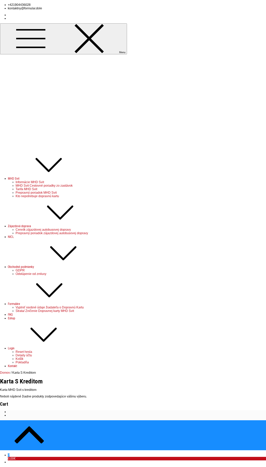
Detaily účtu (24, 355)
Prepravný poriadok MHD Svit (36, 192)
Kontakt (12, 366)
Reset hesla (24, 351)
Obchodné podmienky (21, 267)
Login (11, 348)
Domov (5, 372)
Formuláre (14, 304)
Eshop (11, 318)
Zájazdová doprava (19, 226)
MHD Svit (13, 178)
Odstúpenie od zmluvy (31, 273)
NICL (11, 237)
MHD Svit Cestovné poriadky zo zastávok (44, 185)
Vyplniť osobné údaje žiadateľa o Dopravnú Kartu (50, 307)
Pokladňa (22, 362)
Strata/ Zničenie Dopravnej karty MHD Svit (45, 311)
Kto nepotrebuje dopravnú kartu (37, 196)
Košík (19, 358)
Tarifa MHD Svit (26, 189)
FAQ (10, 314)
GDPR (20, 270)
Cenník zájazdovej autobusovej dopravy (43, 229)
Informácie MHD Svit (30, 182)
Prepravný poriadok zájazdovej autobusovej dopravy (52, 233)
